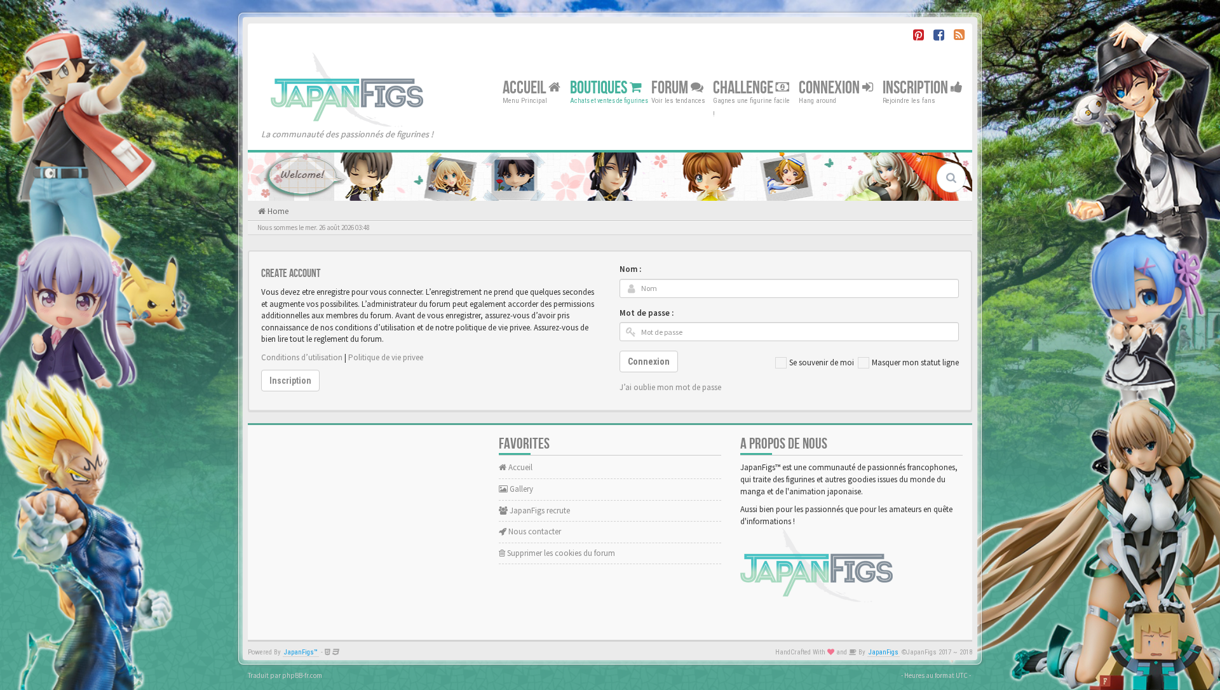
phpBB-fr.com (302, 675)
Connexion (830, 87)
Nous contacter (533, 531)
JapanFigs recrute (539, 510)
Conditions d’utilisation (301, 357)
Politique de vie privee (385, 357)
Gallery (520, 489)
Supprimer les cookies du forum (560, 553)
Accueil (525, 87)
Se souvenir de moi (821, 362)
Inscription (917, 87)
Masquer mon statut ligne (915, 362)
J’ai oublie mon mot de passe (670, 387)
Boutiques (600, 87)
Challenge (744, 87)
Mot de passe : (647, 313)
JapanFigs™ (301, 652)
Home (277, 211)
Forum (671, 87)
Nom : (630, 269)
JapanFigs (883, 652)
